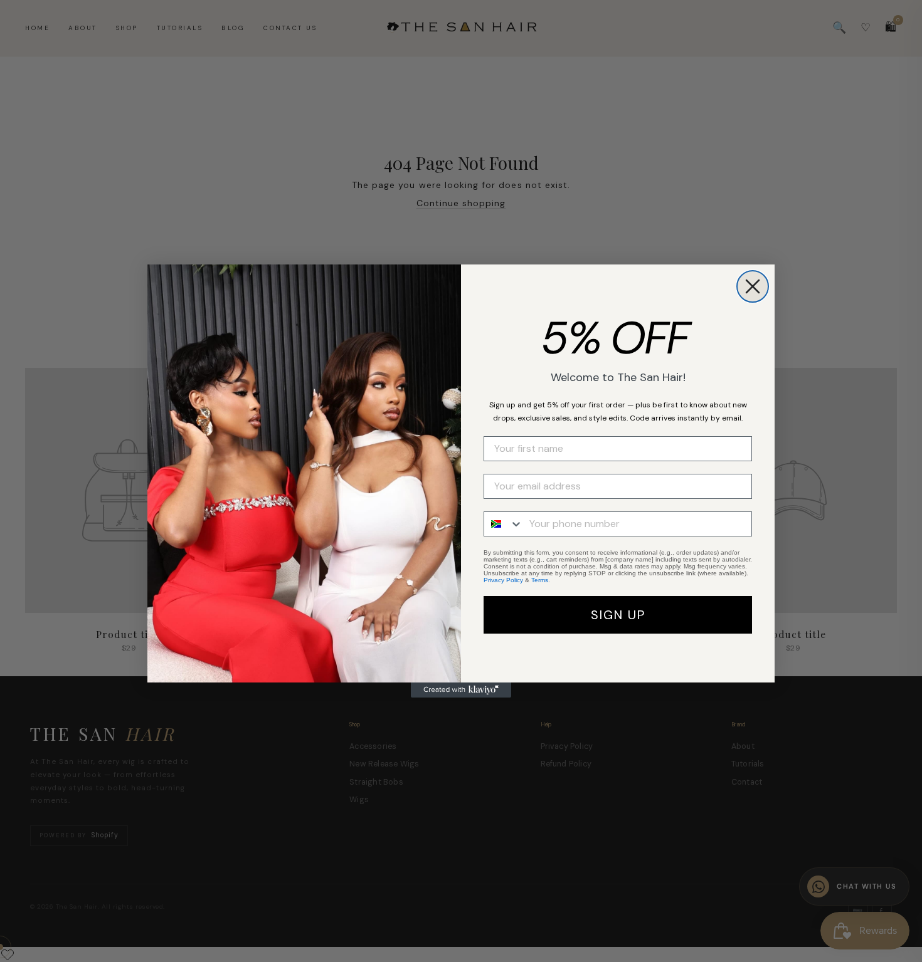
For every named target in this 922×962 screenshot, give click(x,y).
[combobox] (503, 524)
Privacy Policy (503, 580)
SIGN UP (618, 615)
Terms (539, 580)
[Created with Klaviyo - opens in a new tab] (461, 690)
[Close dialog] (752, 286)
